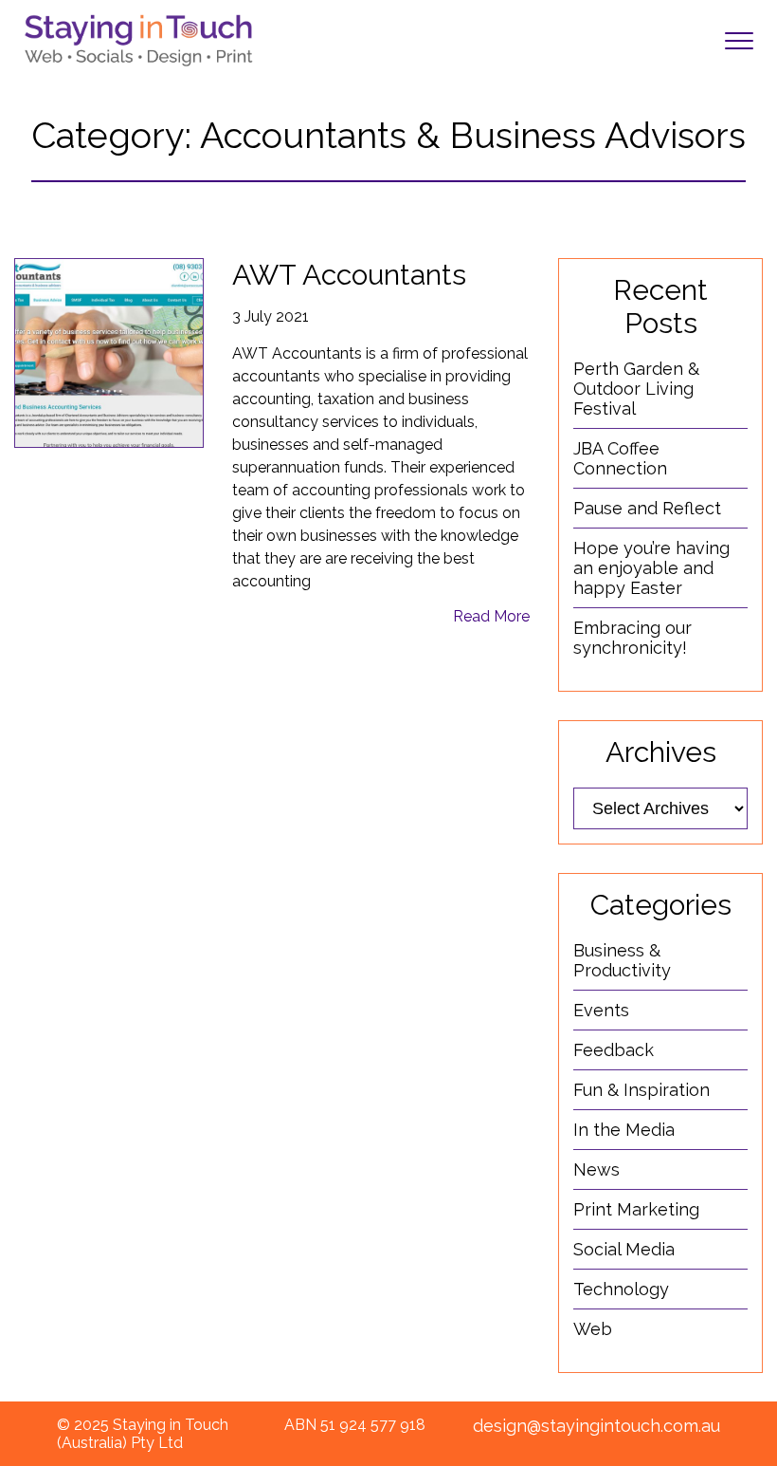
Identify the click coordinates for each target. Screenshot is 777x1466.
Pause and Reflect (647, 508)
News (596, 1169)
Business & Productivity (622, 960)
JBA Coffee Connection (620, 458)
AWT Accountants (349, 274)
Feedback (613, 1050)
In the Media (624, 1130)
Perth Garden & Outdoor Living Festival (636, 388)
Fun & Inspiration (641, 1090)
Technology (621, 1289)
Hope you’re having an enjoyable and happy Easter (651, 568)
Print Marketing (636, 1209)
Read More (491, 616)
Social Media (624, 1249)
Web (592, 1329)
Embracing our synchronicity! (632, 638)
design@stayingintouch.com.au (596, 1426)
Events (601, 1010)
